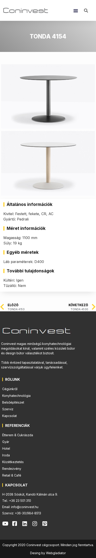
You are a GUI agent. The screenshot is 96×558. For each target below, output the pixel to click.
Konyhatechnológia (16, 396)
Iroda (6, 455)
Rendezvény (11, 468)
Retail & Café (11, 475)
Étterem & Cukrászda (17, 435)
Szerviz (7, 409)
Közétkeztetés (13, 462)
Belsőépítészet (13, 402)
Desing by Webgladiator (48, 553)
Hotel (6, 448)
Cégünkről (9, 389)
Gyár (5, 442)
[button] (75, 10)
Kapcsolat (9, 416)
